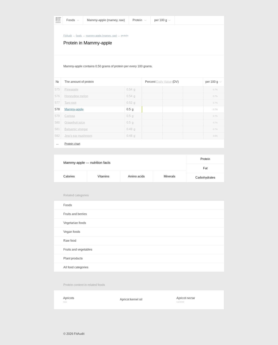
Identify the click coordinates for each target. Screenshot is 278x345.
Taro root (70, 102)
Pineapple (71, 89)
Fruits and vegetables (77, 249)
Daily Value (164, 81)
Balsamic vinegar (76, 129)
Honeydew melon (76, 96)
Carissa (69, 116)
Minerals (169, 176)
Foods (67, 205)
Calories (69, 176)
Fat (205, 168)
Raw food (69, 240)
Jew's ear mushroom (78, 135)
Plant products (73, 258)
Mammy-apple (74, 109)
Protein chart (72, 143)
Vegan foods (71, 231)
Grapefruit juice (74, 122)
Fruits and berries (75, 214)
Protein (205, 159)
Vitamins (103, 176)
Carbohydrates (205, 177)
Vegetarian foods (74, 222)
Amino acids (136, 176)
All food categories (75, 267)
